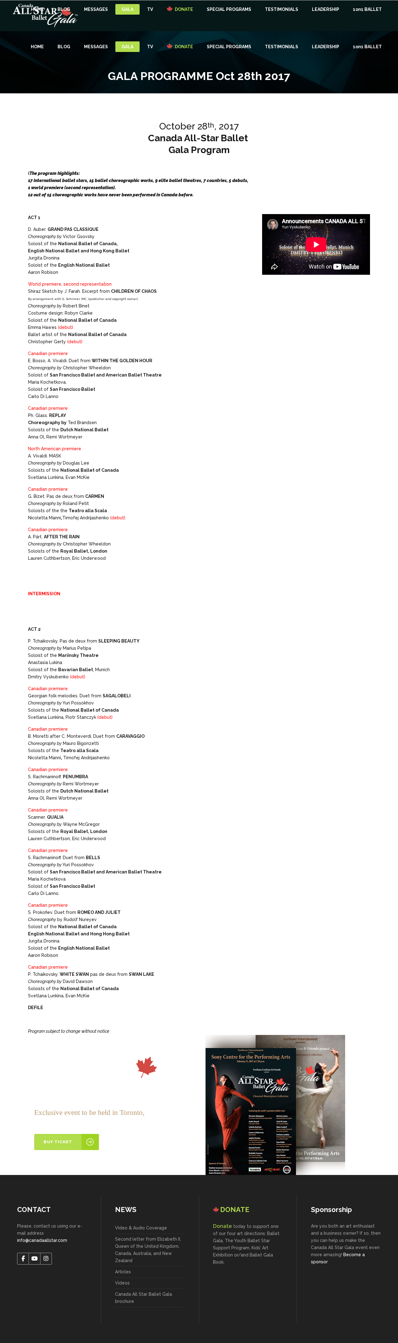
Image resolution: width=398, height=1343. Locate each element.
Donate (222, 1226)
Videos (122, 1282)
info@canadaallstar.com (42, 1240)
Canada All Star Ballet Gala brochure (143, 1298)
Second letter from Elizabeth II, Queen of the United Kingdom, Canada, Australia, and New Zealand (148, 1250)
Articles (123, 1271)
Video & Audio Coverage (141, 1227)
